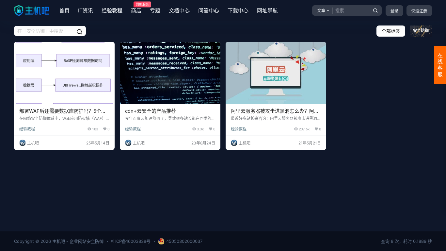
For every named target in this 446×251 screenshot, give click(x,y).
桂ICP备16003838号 (131, 241)
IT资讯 (85, 10)
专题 (155, 10)
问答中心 (208, 10)
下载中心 (238, 10)
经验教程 (112, 10)
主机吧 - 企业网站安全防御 (77, 241)
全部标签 (391, 31)
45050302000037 (184, 241)
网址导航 (267, 10)
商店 (136, 8)
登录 (394, 10)
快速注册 (419, 10)
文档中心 (179, 10)
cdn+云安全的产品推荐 (150, 111)
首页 (64, 10)
